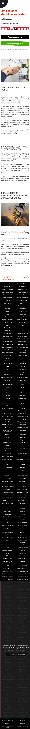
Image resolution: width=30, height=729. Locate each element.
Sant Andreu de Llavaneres (7, 430)
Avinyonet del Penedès (7, 377)
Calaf (22, 330)
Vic (7, 508)
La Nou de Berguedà (22, 492)
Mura (7, 314)
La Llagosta (7, 495)
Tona (7, 358)
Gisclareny (7, 451)
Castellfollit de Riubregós (7, 562)
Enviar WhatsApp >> (14, 43)
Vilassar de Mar (22, 355)
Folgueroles (7, 453)
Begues (22, 467)
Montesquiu (7, 374)
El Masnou (7, 380)
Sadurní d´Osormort (22, 489)
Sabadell (7, 489)
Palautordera (22, 486)
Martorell (7, 437)
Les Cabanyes (22, 528)
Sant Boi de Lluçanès (22, 297)
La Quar (22, 532)
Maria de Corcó (22, 538)
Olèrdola (22, 550)
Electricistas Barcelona (5, 49)
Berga (7, 440)
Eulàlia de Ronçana (22, 576)
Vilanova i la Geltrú (22, 568)
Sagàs (7, 473)
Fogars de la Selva (7, 456)
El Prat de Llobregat (7, 384)
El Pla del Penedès (22, 377)
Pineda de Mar (7, 401)
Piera (7, 464)
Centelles (7, 395)
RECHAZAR (10, 654)
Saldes (7, 522)
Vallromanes (7, 511)
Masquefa (7, 434)
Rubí (22, 325)
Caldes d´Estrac (22, 311)
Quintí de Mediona (7, 503)
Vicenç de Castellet (7, 416)
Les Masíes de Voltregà (7, 525)
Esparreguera (22, 361)
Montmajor (7, 372)
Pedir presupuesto (15, 37)
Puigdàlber (22, 286)
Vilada (22, 506)
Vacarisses (22, 517)
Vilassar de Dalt (7, 568)
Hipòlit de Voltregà (7, 344)
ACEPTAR (21, 654)
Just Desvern (22, 481)
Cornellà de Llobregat (7, 545)
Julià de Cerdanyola (7, 424)
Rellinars (22, 720)
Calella (22, 317)
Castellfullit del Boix (22, 558)
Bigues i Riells (22, 413)
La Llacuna (22, 556)
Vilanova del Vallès (7, 571)
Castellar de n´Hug (7, 576)
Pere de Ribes (7, 350)
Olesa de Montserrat (22, 547)
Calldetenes (7, 448)
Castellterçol (7, 303)
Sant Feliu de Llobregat (7, 484)
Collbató (7, 361)
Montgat (22, 372)
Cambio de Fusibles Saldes (7, 726)
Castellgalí (22, 723)
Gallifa (7, 470)
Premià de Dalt (7, 558)
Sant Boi (7, 300)
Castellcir (22, 561)
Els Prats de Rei (7, 363)
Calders (7, 330)
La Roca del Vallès (7, 532)
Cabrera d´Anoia (7, 442)
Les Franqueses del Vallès (7, 528)
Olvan (7, 392)
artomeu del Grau (22, 300)
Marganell (22, 437)
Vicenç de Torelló (7, 295)
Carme (22, 462)
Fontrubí (22, 366)
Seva (7, 387)
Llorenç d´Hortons (7, 481)
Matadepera (22, 430)
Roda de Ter (7, 328)
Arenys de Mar (7, 413)
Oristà (7, 390)
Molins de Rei (22, 395)
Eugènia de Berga (22, 579)
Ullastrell (7, 540)
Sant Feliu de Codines (22, 484)
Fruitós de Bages (22, 495)
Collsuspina (22, 308)
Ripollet (7, 427)
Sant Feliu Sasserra (7, 347)
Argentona (7, 411)
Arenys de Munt (22, 411)
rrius (7, 306)
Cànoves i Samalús (22, 416)
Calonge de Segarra (22, 422)
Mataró (8, 565)
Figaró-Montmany (7, 459)
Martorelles (22, 434)
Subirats (22, 519)
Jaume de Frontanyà (22, 319)
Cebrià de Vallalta (7, 297)
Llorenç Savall (22, 478)
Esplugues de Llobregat (22, 459)
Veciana (22, 508)
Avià (7, 445)
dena (7, 553)
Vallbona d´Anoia (7, 517)
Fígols (22, 456)
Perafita (22, 464)
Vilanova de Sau (7, 341)
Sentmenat (22, 363)
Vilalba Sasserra (22, 341)
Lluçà (22, 473)
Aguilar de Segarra (22, 333)
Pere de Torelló (7, 286)
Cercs (22, 392)
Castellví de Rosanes (7, 289)
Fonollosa (22, 451)
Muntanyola (22, 314)
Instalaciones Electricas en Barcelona (17, 49)
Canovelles (7, 419)
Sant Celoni (22, 535)
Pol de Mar (22, 503)
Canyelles (22, 358)
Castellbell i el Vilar (22, 571)
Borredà (22, 442)
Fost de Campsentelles (7, 497)
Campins (7, 422)
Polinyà (7, 398)
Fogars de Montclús (22, 453)
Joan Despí (22, 424)
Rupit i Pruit (22, 322)
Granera (22, 448)
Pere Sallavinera (7, 506)
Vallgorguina (7, 514)
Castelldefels (22, 553)
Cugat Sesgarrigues (7, 336)
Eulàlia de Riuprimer (7, 579)
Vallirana (22, 511)
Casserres (7, 462)
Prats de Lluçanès (7, 408)
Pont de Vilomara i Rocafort (7, 404)
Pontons (22, 408)
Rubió (7, 325)
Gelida (22, 545)
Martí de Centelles (7, 292)
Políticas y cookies (22, 726)
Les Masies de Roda (22, 525)
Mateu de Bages (22, 350)
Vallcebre (22, 514)
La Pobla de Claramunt (7, 492)
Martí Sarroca (22, 352)
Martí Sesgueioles (7, 352)
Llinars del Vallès (22, 522)
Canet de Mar (22, 419)
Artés (22, 328)
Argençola (7, 475)
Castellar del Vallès (7, 574)
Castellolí (22, 303)
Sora (22, 470)
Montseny (7, 317)
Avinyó (7, 311)
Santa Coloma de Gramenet (22, 541)
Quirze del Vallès (7, 500)
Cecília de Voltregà (22, 339)
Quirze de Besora (22, 500)
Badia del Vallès (22, 565)
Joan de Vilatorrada (7, 319)
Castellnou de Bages (22, 475)
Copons (7, 308)
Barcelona (7, 284)
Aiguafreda (7, 333)
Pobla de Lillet (22, 398)
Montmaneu (22, 369)
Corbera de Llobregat (22, 306)
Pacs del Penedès (7, 720)
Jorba (7, 369)
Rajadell (7, 723)
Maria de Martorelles (7, 538)
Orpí (22, 387)
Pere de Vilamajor (22, 284)
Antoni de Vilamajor (22, 427)
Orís (22, 390)
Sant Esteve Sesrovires (7, 486)
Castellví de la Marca (22, 289)
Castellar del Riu (22, 574)
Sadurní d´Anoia (7, 339)
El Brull (8, 556)
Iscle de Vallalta (7, 322)
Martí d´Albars (7, 478)
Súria (7, 519)
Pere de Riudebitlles (22, 347)
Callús (22, 445)
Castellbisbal (22, 401)
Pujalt (22, 403)
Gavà (7, 547)
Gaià (7, 366)
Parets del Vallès (7, 467)
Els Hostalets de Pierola (22, 380)
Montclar (22, 374)
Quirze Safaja (22, 497)
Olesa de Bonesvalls (7, 550)
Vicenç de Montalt (22, 295)
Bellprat (22, 440)
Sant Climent (7, 535)
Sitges (22, 384)
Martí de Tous (7, 355)
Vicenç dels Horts (22, 292)
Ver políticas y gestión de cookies (16, 650)
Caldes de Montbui (22, 344)
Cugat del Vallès (22, 336)
